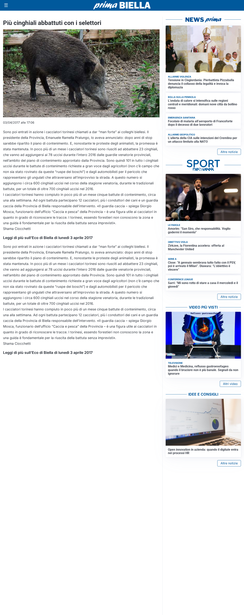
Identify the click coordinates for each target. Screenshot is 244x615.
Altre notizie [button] (229, 152)
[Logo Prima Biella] (122, 5)
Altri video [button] (230, 384)
